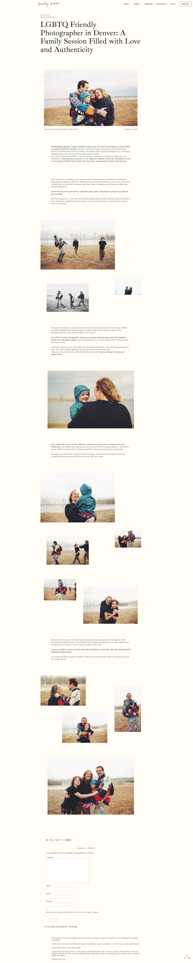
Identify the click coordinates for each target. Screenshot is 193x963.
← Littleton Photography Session (59, 927)
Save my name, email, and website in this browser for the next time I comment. (72, 912)
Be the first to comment (59, 840)
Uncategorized (47, 17)
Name (48, 886)
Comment (50, 857)
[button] (187, 956)
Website (49, 901)
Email (48, 894)
